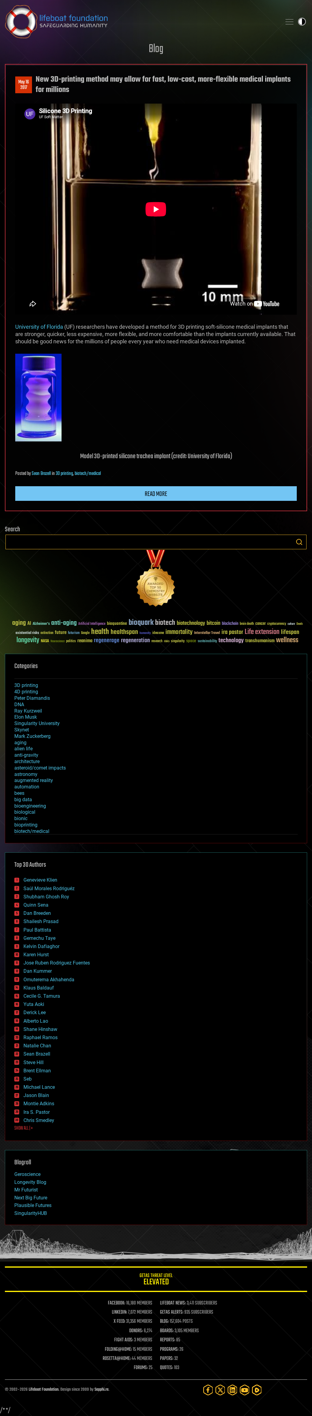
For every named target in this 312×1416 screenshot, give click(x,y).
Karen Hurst (36, 955)
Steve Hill (33, 1062)
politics (71, 641)
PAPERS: (166, 1359)
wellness (287, 640)
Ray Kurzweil (28, 711)
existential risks (27, 633)
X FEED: (119, 1322)
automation (26, 787)
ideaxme (158, 633)
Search (299, 542)
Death (299, 624)
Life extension (262, 632)
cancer (260, 623)
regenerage (106, 640)
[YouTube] (245, 1390)
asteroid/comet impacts (40, 768)
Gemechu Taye (39, 938)
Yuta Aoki (33, 1004)
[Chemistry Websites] (156, 579)
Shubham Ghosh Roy (46, 897)
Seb (27, 1079)
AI (29, 624)
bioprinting (25, 825)
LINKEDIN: (119, 1312)
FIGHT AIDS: (123, 1340)
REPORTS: (167, 1340)
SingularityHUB (30, 1213)
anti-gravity (26, 755)
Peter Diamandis (32, 698)
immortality (179, 632)
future (60, 632)
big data (23, 799)
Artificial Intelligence (91, 624)
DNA (19, 704)
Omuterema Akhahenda (48, 979)
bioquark (141, 622)
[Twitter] (220, 1390)
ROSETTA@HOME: (117, 1359)
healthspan (124, 632)
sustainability (207, 641)
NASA (45, 641)
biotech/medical (88, 474)
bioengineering (30, 806)
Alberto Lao (35, 1021)
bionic (20, 818)
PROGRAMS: (169, 1350)
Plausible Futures (32, 1205)
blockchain (230, 623)
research (156, 641)
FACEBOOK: (116, 1303)
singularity (178, 641)
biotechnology (191, 623)
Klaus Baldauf (38, 988)
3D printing (64, 474)
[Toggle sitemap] (289, 22)
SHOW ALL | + (23, 1128)
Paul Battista (37, 930)
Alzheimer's (41, 624)
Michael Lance (39, 1087)
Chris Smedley (38, 1120)
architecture (27, 761)
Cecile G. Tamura (41, 996)
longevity (27, 640)
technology (231, 640)
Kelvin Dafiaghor (41, 946)
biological (24, 812)
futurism (74, 633)
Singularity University (37, 723)
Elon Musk (25, 717)
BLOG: (164, 1322)
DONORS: (136, 1331)
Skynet (21, 730)
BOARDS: (167, 1331)
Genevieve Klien (40, 880)
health (100, 632)
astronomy (25, 774)
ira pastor (232, 632)
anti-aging (64, 623)
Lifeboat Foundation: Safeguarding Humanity (141, 21)
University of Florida (39, 327)
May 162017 (23, 85)
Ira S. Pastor (36, 1112)
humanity (145, 633)
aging (19, 623)
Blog (156, 49)
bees (19, 793)
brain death (247, 624)
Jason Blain (36, 1095)
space (191, 640)
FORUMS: (141, 1368)
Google (85, 633)
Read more (156, 494)
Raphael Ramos (40, 1037)
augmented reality (33, 780)
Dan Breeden (37, 913)
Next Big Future (30, 1198)
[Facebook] (208, 1390)
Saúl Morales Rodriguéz (49, 888)
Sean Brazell (41, 474)
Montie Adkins (38, 1103)
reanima (84, 641)
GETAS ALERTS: (171, 1312)
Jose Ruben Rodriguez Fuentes (56, 963)
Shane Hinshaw (40, 1029)
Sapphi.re (101, 1389)
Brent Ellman (37, 1071)
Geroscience (27, 1174)
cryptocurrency (276, 624)
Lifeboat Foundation (43, 1389)
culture (291, 624)
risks (166, 641)
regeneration (135, 640)
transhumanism (260, 641)
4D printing (26, 692)
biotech (165, 623)
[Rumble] (257, 1390)
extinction (47, 633)
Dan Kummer (37, 971)
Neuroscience (58, 641)
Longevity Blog (30, 1182)
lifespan (290, 632)
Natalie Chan (37, 1046)
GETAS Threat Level (156, 1280)
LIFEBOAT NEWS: (173, 1303)
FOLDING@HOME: (118, 1350)
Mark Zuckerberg (32, 736)
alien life (23, 749)
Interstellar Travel (207, 633)
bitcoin (213, 623)
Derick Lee (34, 1012)
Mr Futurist (26, 1190)
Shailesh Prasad (40, 921)
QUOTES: (166, 1368)
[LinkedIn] (232, 1390)
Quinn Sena (35, 905)
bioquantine (117, 623)
